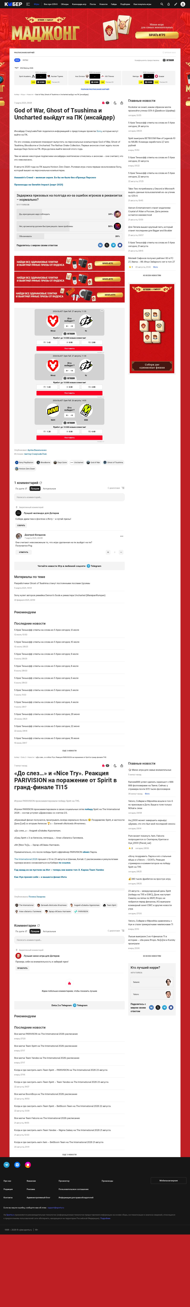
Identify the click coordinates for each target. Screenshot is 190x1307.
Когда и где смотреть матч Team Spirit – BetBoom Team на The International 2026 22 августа (62, 1105)
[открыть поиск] (162, 4)
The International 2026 (25, 859)
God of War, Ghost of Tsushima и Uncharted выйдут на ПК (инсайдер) (62, 94)
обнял (86, 851)
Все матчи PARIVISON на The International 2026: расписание (46, 1033)
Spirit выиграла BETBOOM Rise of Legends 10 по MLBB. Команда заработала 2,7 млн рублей (151, 142)
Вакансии (31, 1181)
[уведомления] (168, 4)
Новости (30, 94)
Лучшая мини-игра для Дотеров (41, 955)
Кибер (16, 94)
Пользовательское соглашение (74, 1189)
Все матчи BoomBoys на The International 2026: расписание (45, 1093)
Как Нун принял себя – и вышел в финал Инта (40, 876)
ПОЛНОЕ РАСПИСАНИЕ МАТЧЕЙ (95, 89)
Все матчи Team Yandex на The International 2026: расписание (46, 1057)
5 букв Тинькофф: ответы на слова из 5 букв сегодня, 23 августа (151, 159)
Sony (99, 131)
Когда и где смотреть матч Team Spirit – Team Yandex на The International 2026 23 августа (61, 1081)
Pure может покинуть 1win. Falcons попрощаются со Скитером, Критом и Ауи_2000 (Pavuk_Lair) (148, 839)
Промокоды (107, 1181)
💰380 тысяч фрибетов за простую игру (149, 878)
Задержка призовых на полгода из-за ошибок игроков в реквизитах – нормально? (69, 197)
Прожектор (64, 1181)
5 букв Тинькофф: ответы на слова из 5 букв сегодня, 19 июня (46, 738)
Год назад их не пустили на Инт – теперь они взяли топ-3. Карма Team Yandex (59, 869)
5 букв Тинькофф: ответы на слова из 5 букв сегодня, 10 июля (46, 641)
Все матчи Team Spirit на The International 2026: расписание (45, 1045)
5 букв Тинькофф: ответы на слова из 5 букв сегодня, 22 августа (151, 174)
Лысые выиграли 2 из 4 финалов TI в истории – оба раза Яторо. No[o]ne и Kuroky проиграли (151, 940)
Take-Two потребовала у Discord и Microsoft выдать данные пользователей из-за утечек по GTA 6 (151, 192)
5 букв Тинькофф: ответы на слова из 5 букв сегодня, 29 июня (47, 714)
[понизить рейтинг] (121, 552)
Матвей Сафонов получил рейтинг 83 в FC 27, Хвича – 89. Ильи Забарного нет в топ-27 (151, 260)
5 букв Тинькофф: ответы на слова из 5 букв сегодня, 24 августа (151, 124)
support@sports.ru (56, 1207)
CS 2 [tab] (17, 60)
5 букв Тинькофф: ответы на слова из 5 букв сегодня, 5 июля (46, 689)
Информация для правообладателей (76, 1197)
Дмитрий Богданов (35, 534)
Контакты (8, 1197)
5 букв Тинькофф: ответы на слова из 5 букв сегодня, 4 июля (46, 702)
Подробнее (105, 1218)
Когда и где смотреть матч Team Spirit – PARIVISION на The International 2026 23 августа (60, 1069)
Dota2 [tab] (25, 60)
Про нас (7, 1181)
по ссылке (64, 862)
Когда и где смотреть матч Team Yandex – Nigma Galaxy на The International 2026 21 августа (62, 1130)
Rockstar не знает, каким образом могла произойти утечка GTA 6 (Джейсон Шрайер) (151, 108)
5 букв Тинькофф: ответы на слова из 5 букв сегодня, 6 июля (46, 677)
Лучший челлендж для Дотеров (41, 513)
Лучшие (35, 488)
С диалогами (114, 488)
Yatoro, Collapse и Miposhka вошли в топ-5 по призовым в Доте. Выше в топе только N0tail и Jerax (150, 804)
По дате (19, 488)
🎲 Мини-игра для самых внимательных (149, 769)
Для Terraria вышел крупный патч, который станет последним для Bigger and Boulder (150, 228)
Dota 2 (23, 757)
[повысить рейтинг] (108, 552)
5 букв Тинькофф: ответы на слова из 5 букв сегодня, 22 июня (46, 726)
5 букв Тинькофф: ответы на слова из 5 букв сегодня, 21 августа (151, 244)
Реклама (31, 1189)
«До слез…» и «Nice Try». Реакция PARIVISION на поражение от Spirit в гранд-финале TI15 (71, 757)
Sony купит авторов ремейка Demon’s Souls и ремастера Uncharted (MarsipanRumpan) (59, 595)
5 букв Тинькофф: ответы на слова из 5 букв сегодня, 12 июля (46, 629)
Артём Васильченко (37, 450)
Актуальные (49, 488)
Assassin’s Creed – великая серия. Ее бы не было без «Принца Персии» (55, 177)
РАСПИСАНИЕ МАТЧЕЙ (24, 52)
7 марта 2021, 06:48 (34, 538)
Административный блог (38, 1197)
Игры (23, 94)
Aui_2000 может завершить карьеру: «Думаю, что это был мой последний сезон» (151, 822)
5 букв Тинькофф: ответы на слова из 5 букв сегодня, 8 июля (46, 665)
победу (89, 809)
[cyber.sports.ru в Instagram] (28, 1165)
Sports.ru (10, 1214)
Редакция (8, 1189)
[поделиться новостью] (122, 103)
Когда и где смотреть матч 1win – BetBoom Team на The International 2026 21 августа (58, 1142)
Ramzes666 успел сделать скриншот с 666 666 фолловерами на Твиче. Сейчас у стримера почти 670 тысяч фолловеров (150, 785)
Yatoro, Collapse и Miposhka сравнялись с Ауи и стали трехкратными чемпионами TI (150, 922)
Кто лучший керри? (145, 967)
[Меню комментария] (122, 536)
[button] (122, 536)
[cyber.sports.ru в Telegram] (7, 1165)
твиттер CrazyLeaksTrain (35, 454)
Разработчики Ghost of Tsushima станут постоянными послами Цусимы (52, 583)
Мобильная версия (169, 1180)
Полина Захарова (37, 896)
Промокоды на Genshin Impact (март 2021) (38, 184)
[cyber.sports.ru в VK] (17, 1165)
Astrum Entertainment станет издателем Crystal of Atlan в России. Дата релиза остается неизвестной (149, 211)
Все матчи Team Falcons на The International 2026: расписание (47, 1118)
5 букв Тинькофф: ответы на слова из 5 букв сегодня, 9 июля (46, 653)
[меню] (28, 4)
